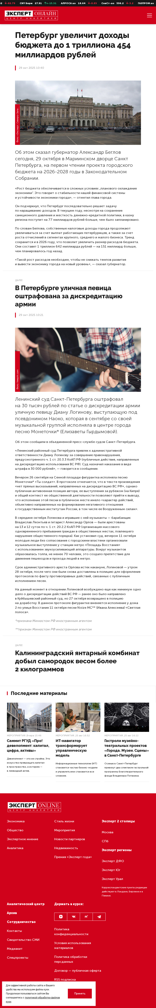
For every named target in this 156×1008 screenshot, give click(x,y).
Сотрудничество (21, 922)
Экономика (16, 821)
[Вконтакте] (73, 917)
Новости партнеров (69, 839)
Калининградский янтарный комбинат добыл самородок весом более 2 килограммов (77, 661)
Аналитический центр (25, 904)
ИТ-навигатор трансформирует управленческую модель (71, 748)
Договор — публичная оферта (77, 970)
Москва (107, 832)
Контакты (14, 931)
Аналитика (15, 848)
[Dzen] (60, 917)
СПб (105, 841)
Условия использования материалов (72, 945)
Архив (12, 913)
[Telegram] (99, 917)
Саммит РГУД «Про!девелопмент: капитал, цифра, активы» (28, 746)
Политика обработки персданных (70, 959)
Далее (19, 280)
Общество (15, 830)
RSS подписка (65, 979)
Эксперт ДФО (113, 861)
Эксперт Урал (112, 879)
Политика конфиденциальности (71, 931)
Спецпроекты (17, 958)
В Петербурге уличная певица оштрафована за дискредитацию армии (68, 296)
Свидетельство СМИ (23, 940)
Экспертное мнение (22, 839)
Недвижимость (66, 848)
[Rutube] (86, 917)
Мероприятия (16, 735)
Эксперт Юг (111, 870)
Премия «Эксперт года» (73, 857)
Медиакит (15, 949)
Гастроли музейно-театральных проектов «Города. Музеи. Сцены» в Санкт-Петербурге (126, 748)
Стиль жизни (64, 821)
